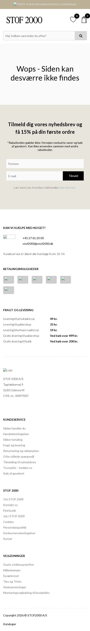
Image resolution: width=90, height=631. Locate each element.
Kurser (7, 538)
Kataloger (9, 624)
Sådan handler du (14, 428)
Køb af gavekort (13, 473)
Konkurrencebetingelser (19, 533)
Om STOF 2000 (13, 499)
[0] (84, 19)
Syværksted (11, 576)
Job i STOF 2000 (13, 516)
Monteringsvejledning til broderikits (26, 592)
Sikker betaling (12, 439)
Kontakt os (10, 505)
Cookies (8, 522)
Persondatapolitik (14, 527)
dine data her (67, 187)
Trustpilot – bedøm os (17, 467)
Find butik (9, 510)
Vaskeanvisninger (14, 587)
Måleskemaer (12, 570)
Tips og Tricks (12, 581)
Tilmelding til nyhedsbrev (19, 462)
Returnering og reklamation (21, 451)
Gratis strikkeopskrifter (18, 564)
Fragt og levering (14, 445)
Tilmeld (73, 176)
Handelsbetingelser (16, 434)
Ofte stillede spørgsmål (18, 456)
